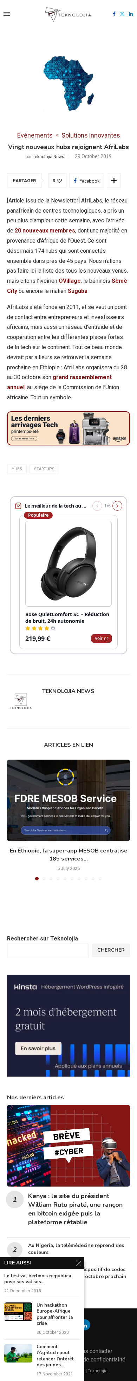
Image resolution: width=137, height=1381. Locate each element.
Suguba (77, 291)
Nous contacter (93, 1351)
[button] (13, 820)
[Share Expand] (114, 180)
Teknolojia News (48, 156)
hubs (17, 469)
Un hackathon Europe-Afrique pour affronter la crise (55, 1314)
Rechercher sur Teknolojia (42, 938)
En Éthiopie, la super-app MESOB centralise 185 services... (69, 855)
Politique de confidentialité (92, 1359)
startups (44, 469)
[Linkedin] (131, 14)
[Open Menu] (7, 14)
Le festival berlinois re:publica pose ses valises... (37, 1279)
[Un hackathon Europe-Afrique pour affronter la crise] (18, 1311)
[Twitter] (122, 14)
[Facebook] (114, 14)
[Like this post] (59, 180)
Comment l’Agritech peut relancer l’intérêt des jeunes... (55, 1356)
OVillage (70, 281)
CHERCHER (111, 950)
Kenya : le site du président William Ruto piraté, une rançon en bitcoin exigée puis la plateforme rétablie (75, 1209)
